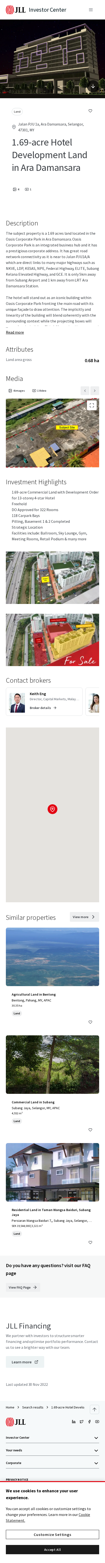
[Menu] (91, 9)
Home (10, 1407)
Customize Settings (52, 1534)
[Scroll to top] (94, 1409)
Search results (32, 1407)
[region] (52, 1522)
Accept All (52, 1549)
